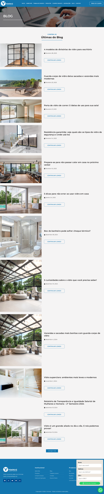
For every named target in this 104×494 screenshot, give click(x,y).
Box (70, 471)
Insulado (71, 478)
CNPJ (79, 476)
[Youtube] (12, 480)
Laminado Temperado (74, 480)
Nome (80, 463)
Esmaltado (71, 473)
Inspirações (67, 3)
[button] (52, 450)
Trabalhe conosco (38, 3)
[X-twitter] (8, 480)
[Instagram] (19, 480)
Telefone (80, 469)
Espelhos (71, 475)
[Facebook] (4, 480)
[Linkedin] (16, 480)
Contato (78, 3)
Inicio (23, 3)
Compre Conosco (57, 3)
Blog (73, 3)
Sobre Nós (29, 3)
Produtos (48, 3)
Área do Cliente (53, 478)
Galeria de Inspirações (40, 478)
